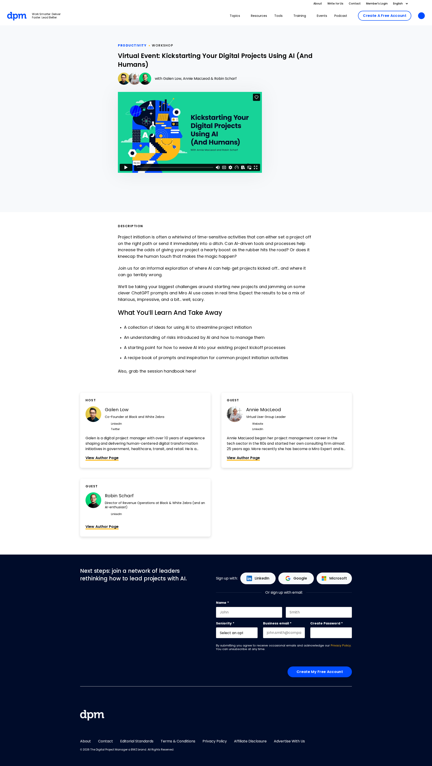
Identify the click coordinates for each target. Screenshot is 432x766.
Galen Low (172, 78)
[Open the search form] (421, 16)
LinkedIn (262, 578)
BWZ (134, 749)
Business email (277, 623)
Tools (278, 16)
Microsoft (338, 578)
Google (300, 578)
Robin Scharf (225, 78)
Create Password (326, 623)
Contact (355, 3)
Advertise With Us (289, 741)
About (317, 3)
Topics (235, 16)
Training (299, 16)
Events (322, 16)
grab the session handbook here (162, 371)
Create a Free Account (384, 16)
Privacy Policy (341, 645)
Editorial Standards (136, 741)
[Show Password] (349, 633)
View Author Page (102, 458)
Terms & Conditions (178, 741)
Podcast (340, 16)
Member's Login (377, 3)
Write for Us (335, 3)
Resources (259, 16)
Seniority (225, 623)
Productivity (132, 45)
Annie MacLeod (196, 78)
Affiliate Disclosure (250, 741)
